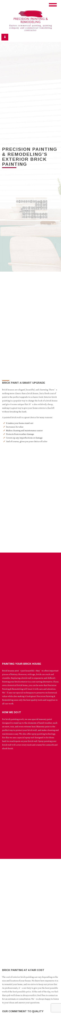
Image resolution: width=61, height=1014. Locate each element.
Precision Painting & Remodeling (30, 20)
